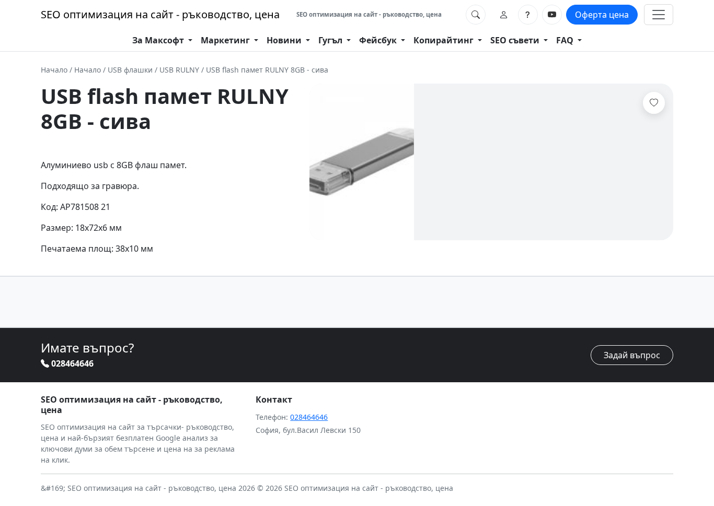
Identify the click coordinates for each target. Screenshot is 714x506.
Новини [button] (285, 40)
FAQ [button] (565, 40)
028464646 (71, 363)
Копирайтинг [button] (444, 40)
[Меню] (658, 14)
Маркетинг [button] (226, 40)
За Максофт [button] (159, 40)
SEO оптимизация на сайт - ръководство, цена (160, 14)
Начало (54, 70)
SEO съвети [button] (516, 40)
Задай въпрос (632, 355)
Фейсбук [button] (379, 40)
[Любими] (654, 103)
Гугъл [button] (331, 40)
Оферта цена (602, 14)
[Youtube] (552, 15)
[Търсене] (476, 15)
